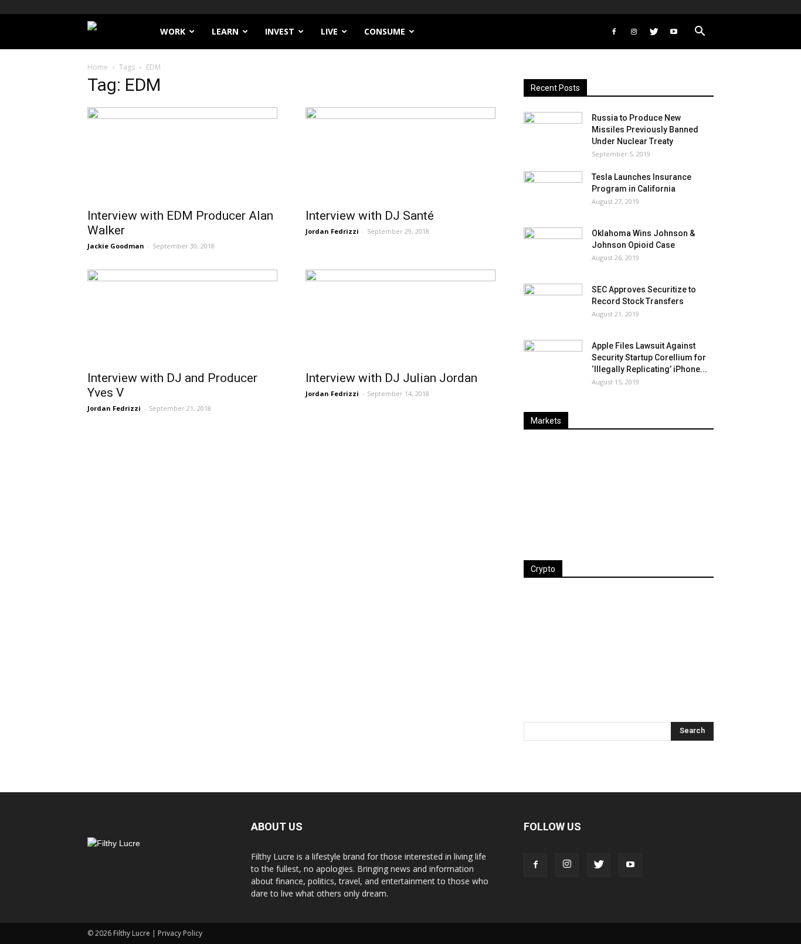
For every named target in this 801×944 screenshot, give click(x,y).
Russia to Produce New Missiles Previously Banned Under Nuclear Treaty (645, 129)
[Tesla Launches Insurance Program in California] (553, 191)
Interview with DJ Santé (370, 216)
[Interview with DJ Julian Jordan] (400, 316)
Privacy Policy (180, 933)
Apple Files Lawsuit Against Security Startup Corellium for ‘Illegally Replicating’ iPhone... (649, 357)
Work (172, 31)
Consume (384, 31)
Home (97, 67)
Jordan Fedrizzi (332, 231)
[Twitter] (654, 31)
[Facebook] (614, 31)
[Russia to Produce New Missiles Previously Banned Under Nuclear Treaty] (553, 132)
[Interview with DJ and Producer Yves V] (182, 316)
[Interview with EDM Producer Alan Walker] (182, 154)
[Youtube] (674, 31)
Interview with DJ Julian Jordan (391, 378)
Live (329, 31)
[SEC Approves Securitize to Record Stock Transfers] (553, 304)
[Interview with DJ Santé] (400, 154)
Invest (279, 31)
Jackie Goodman (115, 245)
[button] (699, 32)
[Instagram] (634, 31)
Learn (225, 31)
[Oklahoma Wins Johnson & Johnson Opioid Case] (553, 247)
